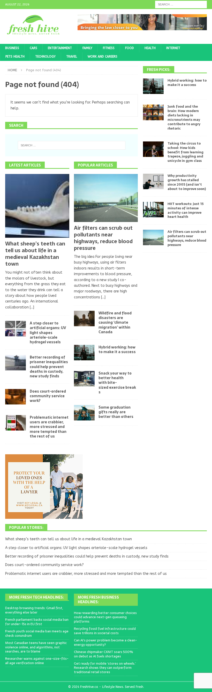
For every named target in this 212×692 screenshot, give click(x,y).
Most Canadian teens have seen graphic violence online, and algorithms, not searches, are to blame (36, 647)
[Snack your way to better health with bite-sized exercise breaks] (84, 378)
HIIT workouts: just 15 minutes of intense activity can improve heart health (185, 210)
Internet (173, 48)
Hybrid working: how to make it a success (117, 349)
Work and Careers (102, 56)
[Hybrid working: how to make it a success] (84, 352)
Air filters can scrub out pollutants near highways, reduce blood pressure (103, 238)
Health (150, 48)
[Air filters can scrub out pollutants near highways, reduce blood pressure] (106, 198)
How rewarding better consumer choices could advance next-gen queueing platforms (105, 617)
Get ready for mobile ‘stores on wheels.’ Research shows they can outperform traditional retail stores (105, 668)
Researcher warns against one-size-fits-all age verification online (37, 661)
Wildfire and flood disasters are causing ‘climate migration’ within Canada (115, 322)
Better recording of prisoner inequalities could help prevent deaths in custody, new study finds (49, 366)
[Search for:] (181, 4)
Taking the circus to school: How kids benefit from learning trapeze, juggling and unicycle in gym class (185, 152)
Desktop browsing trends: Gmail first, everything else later (34, 610)
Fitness (109, 48)
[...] (32, 307)
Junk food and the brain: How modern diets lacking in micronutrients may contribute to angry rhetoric (184, 117)
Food (129, 48)
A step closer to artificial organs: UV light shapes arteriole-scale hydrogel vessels (48, 332)
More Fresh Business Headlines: (98, 599)
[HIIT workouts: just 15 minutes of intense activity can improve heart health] (153, 209)
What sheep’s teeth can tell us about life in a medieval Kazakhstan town (35, 254)
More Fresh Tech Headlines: (36, 597)
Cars (33, 48)
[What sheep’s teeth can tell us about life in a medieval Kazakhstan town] (37, 206)
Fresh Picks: (158, 70)
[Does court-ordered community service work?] (15, 396)
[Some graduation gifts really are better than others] (84, 412)
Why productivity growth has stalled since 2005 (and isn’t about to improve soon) (187, 182)
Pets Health (15, 56)
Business (12, 48)
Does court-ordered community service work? (48, 395)
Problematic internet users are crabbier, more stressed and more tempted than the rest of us (49, 427)
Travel (71, 56)
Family (87, 48)
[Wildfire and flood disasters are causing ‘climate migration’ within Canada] (84, 318)
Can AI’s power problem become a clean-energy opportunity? (105, 642)
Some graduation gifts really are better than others (116, 411)
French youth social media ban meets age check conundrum (37, 633)
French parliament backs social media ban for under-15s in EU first (37, 622)
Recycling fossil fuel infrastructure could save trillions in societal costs (105, 631)
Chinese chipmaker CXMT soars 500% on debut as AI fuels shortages (103, 654)
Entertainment (60, 48)
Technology (45, 56)
